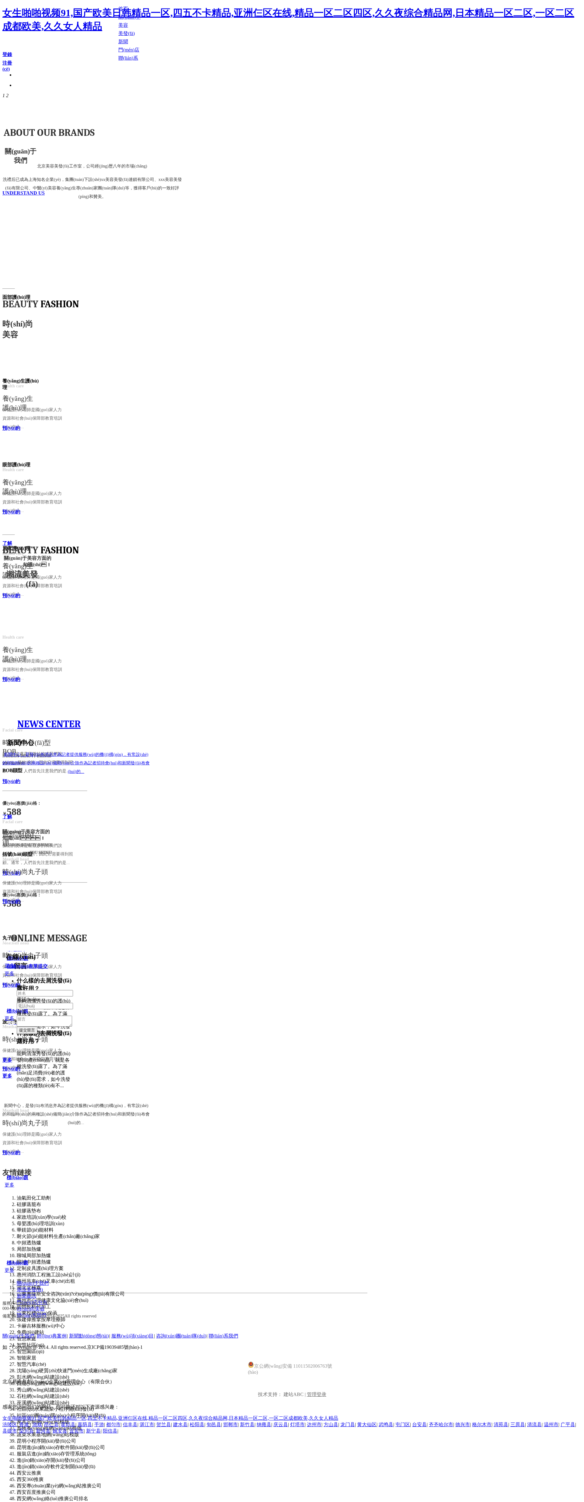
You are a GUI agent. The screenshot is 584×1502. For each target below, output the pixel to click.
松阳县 (197, 1424)
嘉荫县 (85, 1424)
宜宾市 (76, 1430)
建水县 (180, 1424)
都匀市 (113, 1424)
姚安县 (60, 1430)
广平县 (568, 1424)
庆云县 (280, 1424)
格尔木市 (482, 1424)
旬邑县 (214, 1424)
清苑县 (501, 1424)
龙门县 (347, 1424)
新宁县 (93, 1430)
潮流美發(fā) (30, 1289)
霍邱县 (68, 1424)
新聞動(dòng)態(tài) (89, 1335)
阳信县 (110, 1430)
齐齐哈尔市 (441, 1424)
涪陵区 (9, 1424)
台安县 (419, 1424)
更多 (9, 1018)
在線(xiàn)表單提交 (27, 966)
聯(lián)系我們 (223, 1335)
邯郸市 (230, 1424)
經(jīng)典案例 (52, 1335)
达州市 (314, 1424)
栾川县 (26, 1430)
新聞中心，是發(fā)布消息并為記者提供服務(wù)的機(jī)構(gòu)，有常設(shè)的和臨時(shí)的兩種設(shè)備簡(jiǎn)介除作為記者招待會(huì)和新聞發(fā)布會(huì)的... (76, 763)
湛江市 (147, 1424)
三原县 (517, 1424)
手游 (99, 1424)
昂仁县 (51, 1424)
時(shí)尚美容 (31, 1308)
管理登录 (316, 1394)
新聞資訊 (26, 1296)
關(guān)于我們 (33, 1283)
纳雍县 (264, 1424)
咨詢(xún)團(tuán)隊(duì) (181, 1335)
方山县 (331, 1424)
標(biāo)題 (17, 1177)
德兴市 (462, 1424)
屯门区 (402, 1424)
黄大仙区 (367, 1424)
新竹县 (247, 1424)
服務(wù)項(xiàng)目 (132, 1335)
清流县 (534, 1424)
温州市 (551, 1424)
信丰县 (130, 1424)
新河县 (43, 1430)
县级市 (9, 1430)
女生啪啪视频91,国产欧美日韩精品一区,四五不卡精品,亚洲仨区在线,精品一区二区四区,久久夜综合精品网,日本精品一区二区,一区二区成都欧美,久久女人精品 (170, 1418)
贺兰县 (163, 1424)
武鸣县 (386, 1424)
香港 (24, 1424)
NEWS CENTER (49, 724)
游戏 (37, 1424)
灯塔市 (297, 1424)
